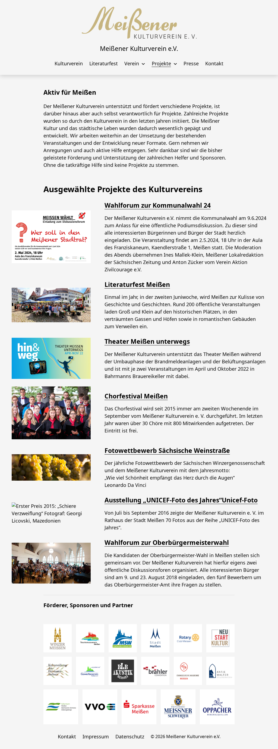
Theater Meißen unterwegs (147, 341)
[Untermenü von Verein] (143, 63)
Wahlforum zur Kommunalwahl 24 (158, 205)
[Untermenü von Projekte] (175, 63)
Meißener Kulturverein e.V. (139, 48)
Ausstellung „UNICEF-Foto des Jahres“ (163, 500)
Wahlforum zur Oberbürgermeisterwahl (167, 542)
